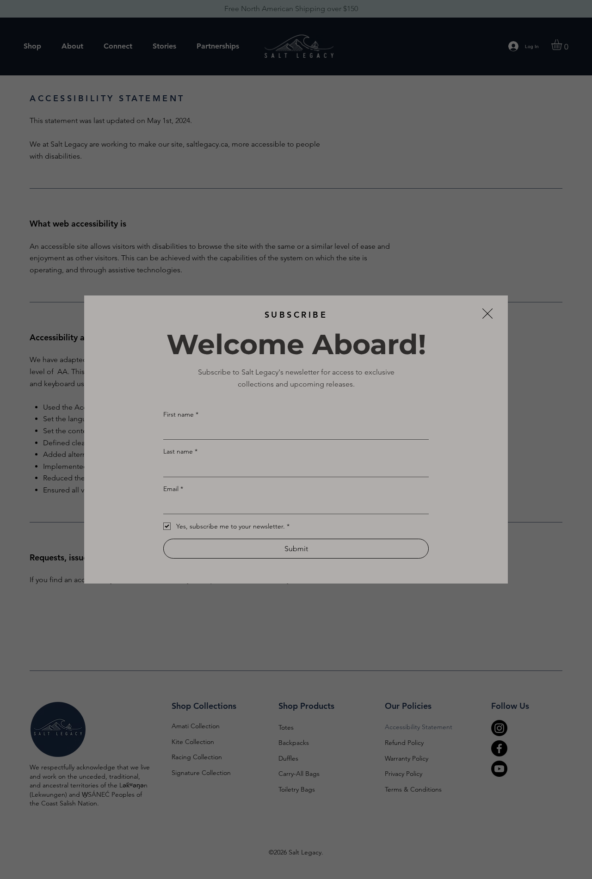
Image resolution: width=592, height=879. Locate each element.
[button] (487, 314)
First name (180, 414)
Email (173, 489)
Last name (180, 451)
